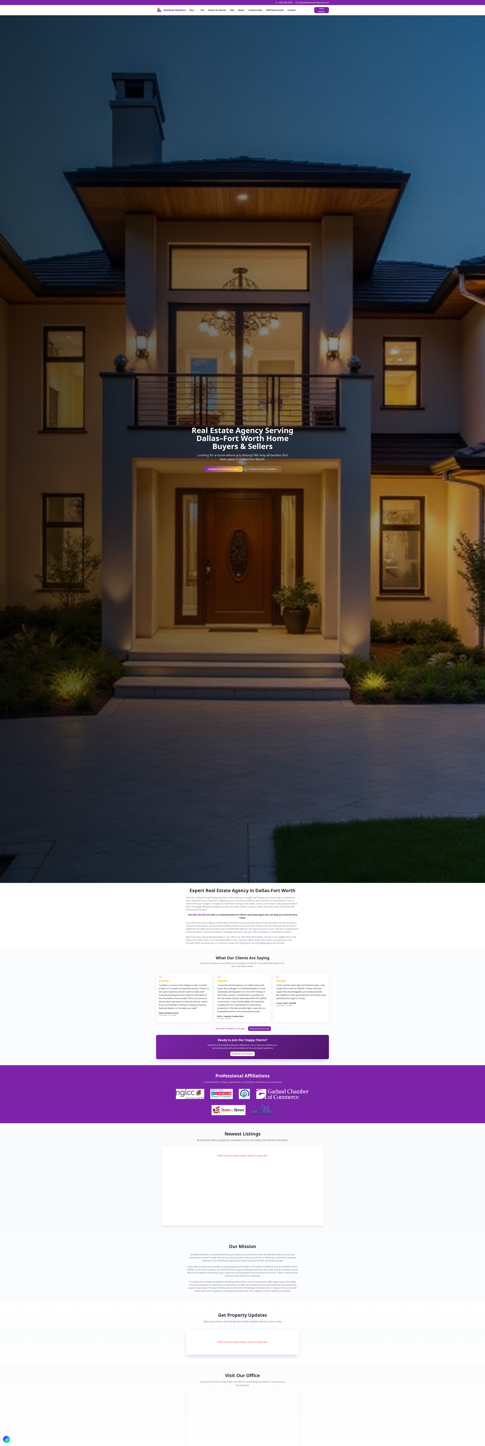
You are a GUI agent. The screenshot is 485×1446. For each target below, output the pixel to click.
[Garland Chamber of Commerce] (282, 1094)
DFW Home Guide (275, 10)
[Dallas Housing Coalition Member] (262, 1110)
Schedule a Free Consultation (263, 469)
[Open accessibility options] (6, 1439)
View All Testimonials (259, 1028)
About (241, 10)
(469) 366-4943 (199, 914)
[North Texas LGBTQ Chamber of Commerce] (221, 1094)
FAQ (232, 10)
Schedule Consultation (242, 1053)
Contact (292, 10)
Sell (202, 10)
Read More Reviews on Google (230, 1028)
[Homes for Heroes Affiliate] (229, 1110)
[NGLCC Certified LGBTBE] (190, 1094)
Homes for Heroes (217, 10)
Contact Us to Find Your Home (223, 469)
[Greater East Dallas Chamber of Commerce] (244, 1094)
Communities (255, 10)
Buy (191, 10)
